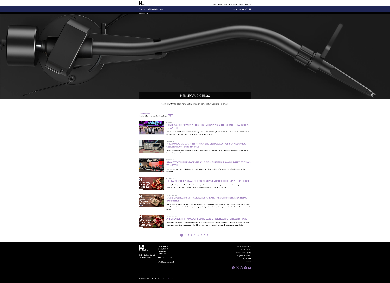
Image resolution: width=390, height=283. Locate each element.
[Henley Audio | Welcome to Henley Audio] (142, 3)
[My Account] (246, 9)
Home (214, 5)
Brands (220, 5)
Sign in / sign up (238, 9)
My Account (247, 258)
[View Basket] (250, 9)
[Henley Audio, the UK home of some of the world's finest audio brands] (143, 247)
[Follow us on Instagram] (241, 268)
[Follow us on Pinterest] (245, 268)
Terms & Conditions (243, 246)
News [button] (225, 5)
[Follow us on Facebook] (233, 268)
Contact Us (247, 5)
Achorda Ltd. (170, 279)
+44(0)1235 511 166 (165, 257)
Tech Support (233, 5)
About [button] (241, 5)
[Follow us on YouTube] (249, 268)
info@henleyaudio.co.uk (166, 262)
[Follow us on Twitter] (237, 268)
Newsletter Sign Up (243, 252)
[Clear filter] (170, 116)
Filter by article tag (145, 113)
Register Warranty (244, 255)
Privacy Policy (246, 249)
